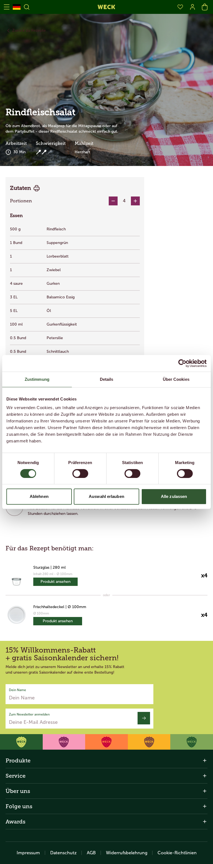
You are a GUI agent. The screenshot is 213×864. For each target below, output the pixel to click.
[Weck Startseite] (106, 7)
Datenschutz (63, 852)
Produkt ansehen (55, 581)
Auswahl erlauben (106, 496)
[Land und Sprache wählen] (17, 7)
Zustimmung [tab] (37, 379)
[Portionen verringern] (113, 201)
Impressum (28, 852)
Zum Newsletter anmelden (29, 714)
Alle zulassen (174, 496)
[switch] (80, 473)
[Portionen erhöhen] (135, 201)
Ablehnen (39, 496)
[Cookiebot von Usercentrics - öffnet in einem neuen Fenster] (182, 363)
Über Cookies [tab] (176, 379)
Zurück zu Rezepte (29, 30)
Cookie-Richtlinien (177, 852)
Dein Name (17, 690)
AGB (91, 852)
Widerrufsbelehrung (126, 852)
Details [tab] (106, 379)
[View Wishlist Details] (180, 7)
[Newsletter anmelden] (144, 718)
